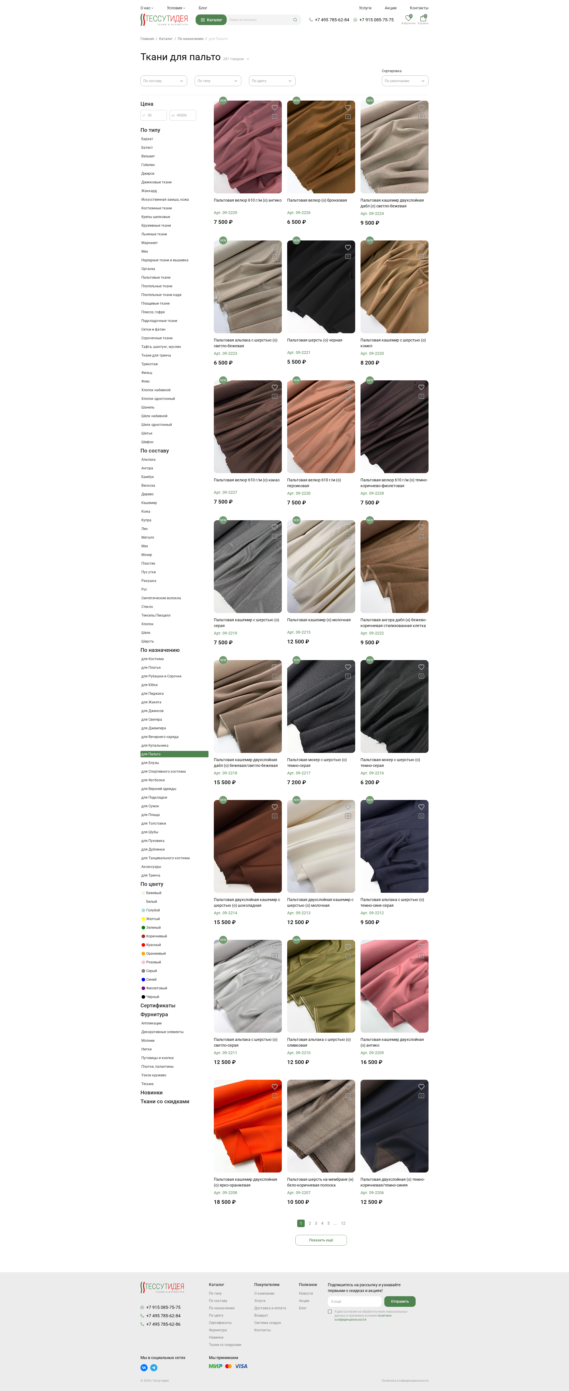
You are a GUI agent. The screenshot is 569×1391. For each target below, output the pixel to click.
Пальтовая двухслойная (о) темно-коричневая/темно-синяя (393, 1182)
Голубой (153, 910)
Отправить (400, 1301)
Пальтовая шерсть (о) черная (314, 340)
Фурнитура (154, 1014)
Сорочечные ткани (156, 338)
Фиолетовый (156, 988)
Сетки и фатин (153, 329)
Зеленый (153, 927)
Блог (203, 8)
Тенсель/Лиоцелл (155, 615)
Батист (147, 147)
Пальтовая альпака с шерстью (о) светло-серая (245, 1042)
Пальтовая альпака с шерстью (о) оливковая (319, 1042)
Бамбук (147, 477)
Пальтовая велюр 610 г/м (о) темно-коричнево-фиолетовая (394, 483)
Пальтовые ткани (155, 277)
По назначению (160, 650)
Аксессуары (151, 867)
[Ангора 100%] (395, 566)
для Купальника (154, 745)
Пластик (148, 563)
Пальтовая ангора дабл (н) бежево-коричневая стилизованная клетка (394, 622)
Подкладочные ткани (159, 321)
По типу (150, 130)
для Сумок (150, 806)
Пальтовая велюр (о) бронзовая (317, 200)
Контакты (419, 8)
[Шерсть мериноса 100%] (321, 1126)
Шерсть (147, 641)
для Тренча (150, 875)
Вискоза (148, 485)
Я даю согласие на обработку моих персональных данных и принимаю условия (371, 1315)
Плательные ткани (156, 286)
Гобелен (148, 165)
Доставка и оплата (270, 1308)
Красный (153, 945)
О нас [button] (145, 8)
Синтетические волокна (161, 598)
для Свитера (151, 719)
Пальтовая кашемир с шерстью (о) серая (246, 622)
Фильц (146, 373)
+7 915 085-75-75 (376, 19)
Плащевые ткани (155, 303)
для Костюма (152, 659)
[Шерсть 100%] (321, 147)
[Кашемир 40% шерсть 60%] (248, 846)
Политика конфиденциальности (405, 1380)
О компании (264, 1293)
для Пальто (150, 754)
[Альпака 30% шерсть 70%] (248, 286)
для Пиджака (152, 693)
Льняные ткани (154, 234)
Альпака (148, 459)
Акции (391, 8)
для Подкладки (154, 797)
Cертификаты (158, 1005)
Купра (146, 520)
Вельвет (148, 156)
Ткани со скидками (164, 1101)
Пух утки (148, 572)
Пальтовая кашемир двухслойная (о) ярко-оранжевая (245, 1182)
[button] (295, 19)
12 (343, 1223)
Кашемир (149, 503)
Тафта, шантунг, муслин (161, 347)
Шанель (147, 407)
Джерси (147, 173)
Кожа (145, 511)
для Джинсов (152, 711)
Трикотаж (149, 364)
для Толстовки (153, 823)
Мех (144, 251)
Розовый (153, 962)
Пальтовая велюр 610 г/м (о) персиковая (314, 483)
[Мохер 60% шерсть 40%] (321, 706)
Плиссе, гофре (153, 312)
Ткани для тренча (156, 355)
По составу (154, 451)
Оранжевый (156, 953)
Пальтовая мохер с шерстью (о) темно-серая (317, 762)
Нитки (146, 1049)
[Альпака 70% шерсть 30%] (395, 846)
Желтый (153, 919)
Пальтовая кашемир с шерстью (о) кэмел (393, 343)
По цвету (151, 884)
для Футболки (153, 780)
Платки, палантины (157, 1066)
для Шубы (149, 832)
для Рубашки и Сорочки (161, 676)
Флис (145, 381)
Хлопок (147, 624)
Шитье (146, 433)
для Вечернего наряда (160, 737)
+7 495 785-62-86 (163, 1324)
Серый (151, 971)
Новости (306, 1293)
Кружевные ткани (156, 225)
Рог (144, 589)
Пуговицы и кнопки (157, 1058)
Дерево (147, 494)
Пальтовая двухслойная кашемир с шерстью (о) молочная (320, 902)
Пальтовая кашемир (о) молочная (319, 619)
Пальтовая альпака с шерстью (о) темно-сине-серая (392, 902)
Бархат (147, 139)
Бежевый (153, 893)
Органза (148, 269)
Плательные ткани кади (161, 295)
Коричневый (156, 936)
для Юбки (149, 685)
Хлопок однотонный (158, 399)
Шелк (145, 633)
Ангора (147, 468)
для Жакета (151, 702)
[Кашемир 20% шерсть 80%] (321, 846)
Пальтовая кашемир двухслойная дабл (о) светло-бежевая (392, 203)
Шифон (147, 442)
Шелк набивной (154, 416)
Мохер (146, 555)
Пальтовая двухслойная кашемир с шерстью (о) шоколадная (247, 902)
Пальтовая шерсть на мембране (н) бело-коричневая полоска (320, 1182)
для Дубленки (153, 849)
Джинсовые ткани (156, 182)
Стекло (147, 607)
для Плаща (150, 815)
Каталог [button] (214, 20)
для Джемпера (153, 728)
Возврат (261, 1315)
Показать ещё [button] (321, 1240)
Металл (147, 537)
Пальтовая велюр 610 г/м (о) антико (248, 200)
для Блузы (150, 763)
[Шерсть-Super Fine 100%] (248, 147)
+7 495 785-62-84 (332, 19)
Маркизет (149, 243)
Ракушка (148, 581)
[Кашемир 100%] (395, 147)
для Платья (151, 667)
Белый (151, 901)
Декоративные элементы (162, 1032)
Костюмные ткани (156, 208)
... (335, 1223)
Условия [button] (175, 8)
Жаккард (149, 191)
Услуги (365, 8)
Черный (152, 997)
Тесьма (147, 1084)
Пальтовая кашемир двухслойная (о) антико (392, 1042)
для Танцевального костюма (165, 858)
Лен (144, 529)
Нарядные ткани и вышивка (164, 260)
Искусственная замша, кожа (165, 199)
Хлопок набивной (155, 390)
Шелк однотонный (156, 425)
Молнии (147, 1040)
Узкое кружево (153, 1075)
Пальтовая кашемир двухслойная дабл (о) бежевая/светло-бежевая (246, 762)
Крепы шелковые (155, 217)
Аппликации (151, 1023)
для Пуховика (152, 841)
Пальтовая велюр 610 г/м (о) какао (247, 480)
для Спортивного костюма (163, 771)
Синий (151, 979)
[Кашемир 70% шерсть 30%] (395, 286)
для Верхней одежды (158, 789)
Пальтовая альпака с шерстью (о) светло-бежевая (245, 343)
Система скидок (267, 1323)
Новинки (151, 1092)
